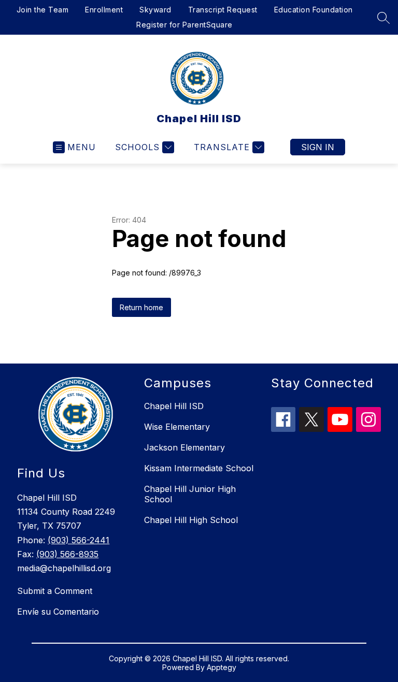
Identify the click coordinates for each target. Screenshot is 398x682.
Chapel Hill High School (191, 520)
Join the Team (43, 9)
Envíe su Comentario (58, 611)
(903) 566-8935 (67, 554)
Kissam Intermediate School (198, 468)
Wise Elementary (177, 427)
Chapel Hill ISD (174, 406)
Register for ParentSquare (184, 24)
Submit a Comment (54, 591)
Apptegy (221, 667)
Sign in (317, 147)
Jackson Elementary (184, 447)
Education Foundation (313, 9)
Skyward (155, 9)
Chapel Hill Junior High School (190, 494)
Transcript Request (223, 9)
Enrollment (104, 9)
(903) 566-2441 (78, 540)
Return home (141, 307)
